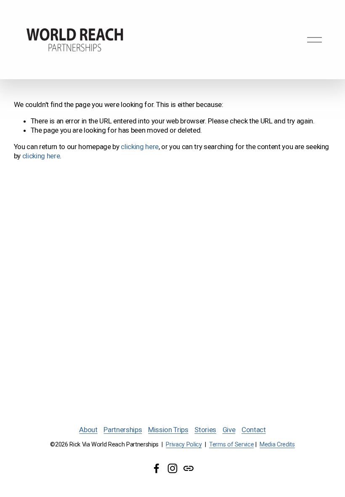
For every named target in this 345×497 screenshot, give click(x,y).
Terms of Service (231, 444)
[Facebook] (156, 468)
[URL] (188, 468)
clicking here (140, 146)
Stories (205, 429)
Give (229, 429)
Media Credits (277, 444)
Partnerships (123, 429)
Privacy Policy (184, 444)
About (88, 429)
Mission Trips (168, 429)
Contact (254, 429)
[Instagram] (172, 468)
